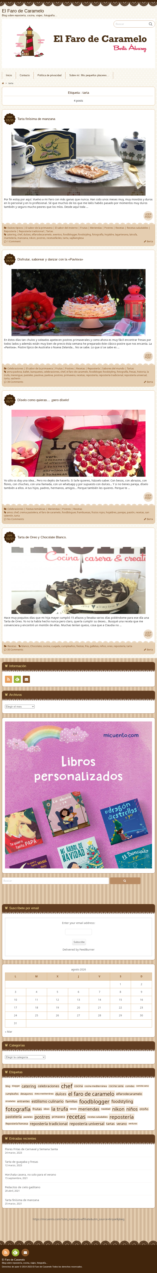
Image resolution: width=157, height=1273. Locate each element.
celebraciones (51, 371)
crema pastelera (29, 512)
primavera (69, 375)
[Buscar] (125, 880)
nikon (32, 238)
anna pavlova (14, 371)
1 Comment (14, 241)
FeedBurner (87, 949)
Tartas (49, 231)
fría (87, 646)
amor (10, 512)
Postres (108, 227)
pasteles (28, 375)
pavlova (48, 375)
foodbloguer (69, 512)
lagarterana (121, 234)
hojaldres (111, 512)
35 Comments (15, 649)
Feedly (17, 679)
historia (141, 371)
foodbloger (95, 371)
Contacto (25, 75)
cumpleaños (68, 646)
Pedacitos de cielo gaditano (22, 1187)
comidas (129, 1086)
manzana (22, 238)
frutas (37, 1109)
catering (11, 234)
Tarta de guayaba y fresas (21, 1162)
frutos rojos (98, 512)
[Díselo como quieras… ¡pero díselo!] (78, 475)
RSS (8, 679)
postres (41, 238)
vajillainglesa (77, 238)
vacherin (15, 378)
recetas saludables (97, 1117)
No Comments (15, 519)
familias (71, 1101)
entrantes (23, 1101)
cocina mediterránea (96, 1086)
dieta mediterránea (44, 1094)
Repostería (10, 231)
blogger (16, 1086)
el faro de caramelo (77, 371)
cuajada (55, 646)
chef (19, 234)
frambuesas (83, 512)
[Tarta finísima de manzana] (78, 193)
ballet (26, 371)
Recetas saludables (137, 227)
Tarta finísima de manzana (22, 1200)
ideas (46, 1108)
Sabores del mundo (113, 368)
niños (103, 646)
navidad (105, 1109)
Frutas (83, 227)
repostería (92, 375)
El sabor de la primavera (38, 227)
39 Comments (15, 382)
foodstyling (84, 234)
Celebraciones (15, 368)
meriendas (88, 1109)
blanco (25, 646)
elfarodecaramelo (42, 234)
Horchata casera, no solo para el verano (30, 1174)
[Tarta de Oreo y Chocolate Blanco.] (78, 612)
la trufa (59, 1109)
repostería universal (135, 375)
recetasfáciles (54, 238)
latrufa (133, 234)
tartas (110, 1124)
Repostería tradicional (31, 231)
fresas (132, 371)
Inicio (9, 75)
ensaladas (10, 1101)
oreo (110, 646)
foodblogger (70, 234)
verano (122, 1124)
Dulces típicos (15, 227)
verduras (133, 1123)
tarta (65, 238)
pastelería (14, 1117)
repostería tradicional (111, 375)
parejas (122, 512)
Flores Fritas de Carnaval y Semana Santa (31, 1149)
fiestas (80, 646)
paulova (38, 375)
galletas (94, 646)
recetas (81, 375)
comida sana (142, 1086)
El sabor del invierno (66, 227)
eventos (57, 234)
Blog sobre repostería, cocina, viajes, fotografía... (24, 1263)
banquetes (36, 371)
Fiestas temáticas (35, 509)
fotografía (97, 234)
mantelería (10, 238)
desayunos (26, 1093)
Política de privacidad (49, 75)
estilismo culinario (48, 1101)
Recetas (119, 227)
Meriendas (96, 227)
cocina (46, 646)
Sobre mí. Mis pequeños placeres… (89, 75)
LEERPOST (148, 216)
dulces (27, 234)
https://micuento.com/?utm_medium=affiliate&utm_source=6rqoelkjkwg (78, 1219)
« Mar (8, 1031)
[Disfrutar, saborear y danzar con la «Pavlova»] (78, 334)
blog (8, 1086)
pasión (131, 512)
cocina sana (116, 1086)
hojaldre (109, 234)
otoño (144, 1109)
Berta (150, 241)
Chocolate (36, 646)
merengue (17, 375)
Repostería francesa (17, 1123)
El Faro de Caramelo (13, 1259)
